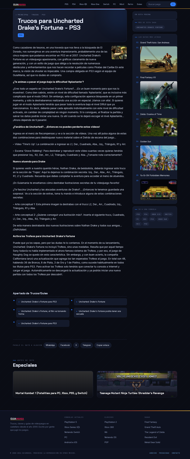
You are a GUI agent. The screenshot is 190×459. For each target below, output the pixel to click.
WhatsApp (50, 345)
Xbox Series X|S (72, 427)
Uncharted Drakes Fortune (150, 27)
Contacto (176, 453)
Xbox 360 (162, 219)
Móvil (122, 4)
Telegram (87, 345)
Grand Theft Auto (153, 427)
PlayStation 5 (70, 422)
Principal (23, 15)
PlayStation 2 (110, 422)
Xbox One (95, 4)
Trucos (35, 15)
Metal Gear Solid (152, 442)
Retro (130, 4)
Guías (139, 4)
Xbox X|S (83, 4)
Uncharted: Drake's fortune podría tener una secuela (98, 312)
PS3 (43, 15)
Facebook (65, 345)
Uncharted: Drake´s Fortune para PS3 (39, 301)
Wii (138, 224)
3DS (144, 219)
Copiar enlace (103, 345)
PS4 (74, 4)
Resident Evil (151, 437)
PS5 (66, 4)
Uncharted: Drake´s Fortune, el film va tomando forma (42, 312)
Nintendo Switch (72, 432)
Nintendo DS (110, 437)
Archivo (153, 453)
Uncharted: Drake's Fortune (92, 301)
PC (114, 4)
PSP (106, 442)
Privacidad (164, 453)
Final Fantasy (151, 422)
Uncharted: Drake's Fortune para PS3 (39, 323)
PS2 (146, 224)
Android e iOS (70, 442)
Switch (106, 4)
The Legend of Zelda (155, 432)
